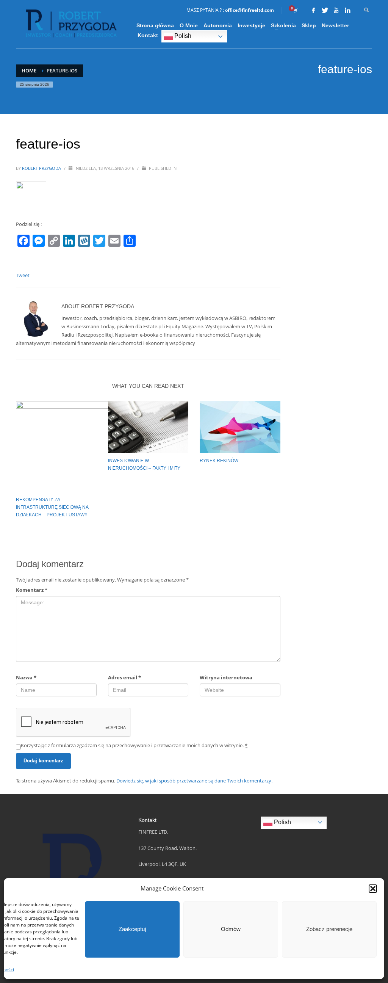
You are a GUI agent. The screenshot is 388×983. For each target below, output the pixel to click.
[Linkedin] (347, 10)
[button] (373, 888)
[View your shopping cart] (294, 10)
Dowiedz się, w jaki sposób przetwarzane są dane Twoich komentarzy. (194, 780)
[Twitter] (324, 10)
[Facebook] (313, 10)
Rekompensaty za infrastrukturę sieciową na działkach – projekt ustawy (52, 507)
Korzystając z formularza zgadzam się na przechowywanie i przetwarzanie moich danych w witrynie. (134, 745)
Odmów (231, 929)
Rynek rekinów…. (222, 460)
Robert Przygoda (42, 168)
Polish (182, 36)
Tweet (23, 275)
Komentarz (31, 589)
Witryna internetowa (226, 677)
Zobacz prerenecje (329, 929)
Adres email (124, 677)
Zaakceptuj (132, 929)
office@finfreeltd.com (249, 10)
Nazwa (26, 677)
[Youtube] (336, 10)
